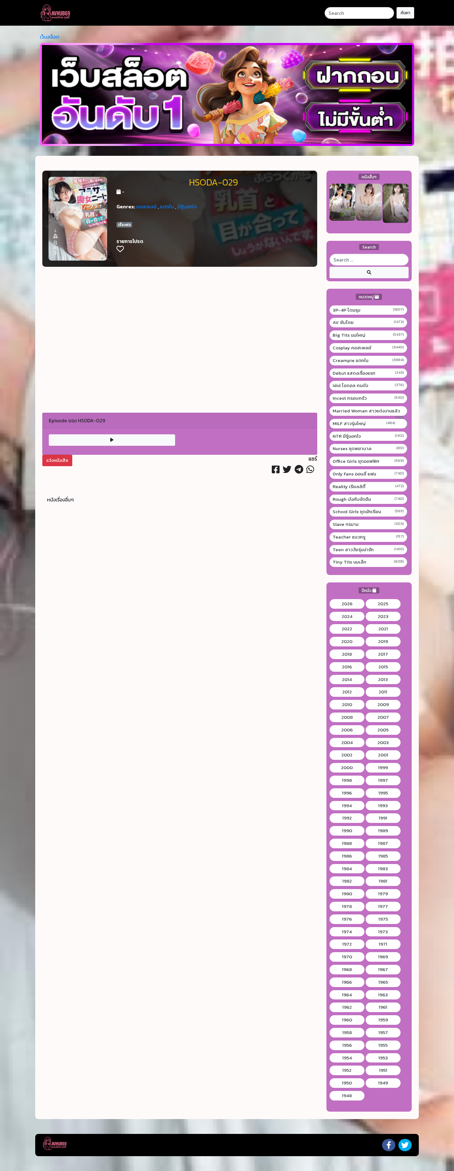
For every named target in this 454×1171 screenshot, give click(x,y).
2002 (346, 755)
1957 (383, 1032)
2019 (383, 641)
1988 (347, 843)
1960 (347, 1019)
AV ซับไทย (368, 322)
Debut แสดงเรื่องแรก (368, 373)
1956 (347, 1045)
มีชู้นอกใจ (187, 206)
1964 (347, 994)
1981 (383, 881)
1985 (383, 856)
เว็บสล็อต (49, 36)
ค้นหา (405, 13)
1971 (383, 944)
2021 (383, 628)
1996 (347, 793)
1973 (383, 931)
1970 (347, 956)
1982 (347, 881)
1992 (347, 818)
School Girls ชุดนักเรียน (368, 511)
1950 (347, 1082)
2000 (347, 767)
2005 (383, 729)
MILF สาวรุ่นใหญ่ (364, 423)
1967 (383, 969)
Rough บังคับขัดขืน (368, 499)
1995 (383, 793)
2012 (347, 691)
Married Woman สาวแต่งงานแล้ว (368, 411)
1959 (383, 1019)
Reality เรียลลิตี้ (368, 486)
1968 (347, 969)
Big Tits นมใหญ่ (368, 335)
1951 (383, 1070)
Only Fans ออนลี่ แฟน (368, 474)
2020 (346, 641)
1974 (347, 931)
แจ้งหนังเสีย (57, 460)
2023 (383, 616)
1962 (347, 1007)
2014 (347, 679)
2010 (347, 704)
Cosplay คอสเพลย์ (368, 347)
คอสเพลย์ (146, 206)
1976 (347, 919)
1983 (383, 868)
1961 (383, 1007)
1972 (347, 944)
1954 (347, 1057)
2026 (347, 603)
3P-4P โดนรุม (368, 310)
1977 (383, 906)
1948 (347, 1095)
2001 (383, 755)
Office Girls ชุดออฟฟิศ (368, 461)
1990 (347, 830)
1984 (347, 868)
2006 (347, 729)
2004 (347, 742)
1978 (347, 906)
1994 (347, 805)
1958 (347, 1032)
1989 (383, 830)
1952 (346, 1070)
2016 (347, 666)
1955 (383, 1045)
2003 (383, 742)
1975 (383, 919)
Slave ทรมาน (368, 524)
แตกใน (167, 206)
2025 (383, 603)
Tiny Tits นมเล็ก (368, 562)
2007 (383, 717)
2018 (347, 654)
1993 (383, 805)
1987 (383, 843)
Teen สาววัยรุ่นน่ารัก (368, 549)
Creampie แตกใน (368, 360)
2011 (383, 691)
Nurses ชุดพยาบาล (368, 448)
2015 (383, 666)
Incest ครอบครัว (368, 398)
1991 (383, 818)
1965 (383, 982)
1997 (383, 780)
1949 (383, 1082)
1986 (347, 856)
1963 (383, 994)
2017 (383, 654)
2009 (383, 704)
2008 (347, 717)
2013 (383, 679)
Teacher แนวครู (368, 537)
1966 (347, 982)
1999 (383, 767)
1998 (347, 780)
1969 (383, 956)
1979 (383, 893)
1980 (347, 893)
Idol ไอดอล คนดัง (368, 385)
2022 (347, 628)
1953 (383, 1057)
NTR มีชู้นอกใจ (368, 436)
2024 (347, 616)
